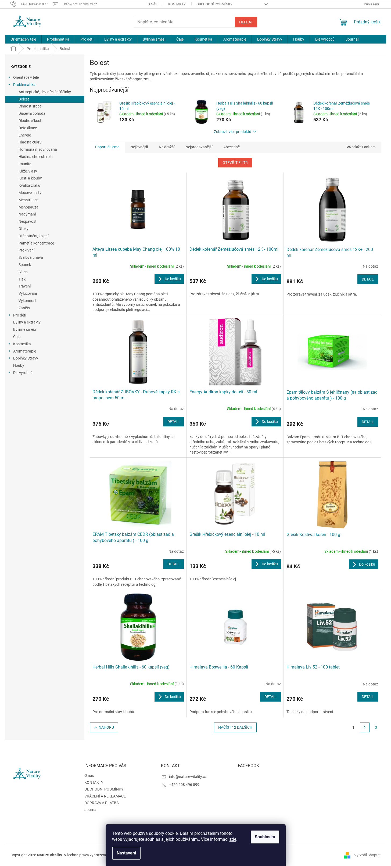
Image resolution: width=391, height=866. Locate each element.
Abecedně (231, 147)
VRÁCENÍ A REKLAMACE (105, 796)
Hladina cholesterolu (36, 156)
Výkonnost (28, 301)
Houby (18, 365)
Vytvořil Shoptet (367, 855)
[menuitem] (23, 39)
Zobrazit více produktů (232, 132)
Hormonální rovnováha (38, 149)
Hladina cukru (30, 142)
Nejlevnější (139, 147)
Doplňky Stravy (25, 358)
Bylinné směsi (24, 329)
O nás (152, 4)
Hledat (246, 22)
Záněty (24, 308)
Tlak (22, 279)
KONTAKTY (177, 4)
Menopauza (28, 207)
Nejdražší (166, 147)
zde (232, 839)
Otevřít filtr (235, 162)
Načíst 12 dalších (235, 727)
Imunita (25, 164)
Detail (368, 279)
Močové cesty (30, 193)
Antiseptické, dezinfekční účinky (45, 92)
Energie (25, 135)
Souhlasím (265, 836)
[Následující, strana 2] (365, 727)
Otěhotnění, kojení (33, 236)
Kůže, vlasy (28, 171)
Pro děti (19, 315)
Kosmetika (22, 344)
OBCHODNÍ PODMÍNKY (214, 4)
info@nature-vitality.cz (188, 776)
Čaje (16, 337)
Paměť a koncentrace (36, 243)
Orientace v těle (26, 77)
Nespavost (28, 221)
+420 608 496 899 (184, 784)
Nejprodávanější (198, 147)
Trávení (25, 286)
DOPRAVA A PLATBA (101, 803)
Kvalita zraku (29, 185)
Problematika (24, 84)
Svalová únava (31, 257)
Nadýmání (27, 214)
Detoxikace (28, 128)
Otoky (23, 229)
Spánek (25, 265)
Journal (90, 809)
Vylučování (28, 293)
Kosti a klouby (30, 178)
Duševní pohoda (32, 113)
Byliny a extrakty (27, 322)
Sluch (23, 272)
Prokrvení (26, 250)
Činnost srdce (30, 106)
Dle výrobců (23, 373)
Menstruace (28, 200)
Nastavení (126, 853)
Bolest (24, 99)
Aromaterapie (24, 351)
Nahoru (106, 727)
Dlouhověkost (30, 120)
